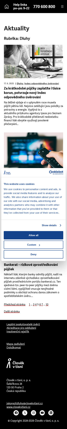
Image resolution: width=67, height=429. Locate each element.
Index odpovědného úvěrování (41, 83)
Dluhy (20, 83)
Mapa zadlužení (16, 344)
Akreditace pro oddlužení (21, 328)
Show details (49, 225)
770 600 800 (44, 6)
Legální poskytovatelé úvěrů (23, 324)
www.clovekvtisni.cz (18, 407)
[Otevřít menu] (62, 6)
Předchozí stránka (14, 304)
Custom (31, 244)
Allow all (33, 235)
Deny (33, 254)
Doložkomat (14, 347)
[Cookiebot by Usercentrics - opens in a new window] (49, 172)
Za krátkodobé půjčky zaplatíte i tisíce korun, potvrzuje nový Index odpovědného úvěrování (32, 92)
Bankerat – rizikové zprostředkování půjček (31, 267)
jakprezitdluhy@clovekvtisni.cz (25, 403)
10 (47, 304)
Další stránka (12, 311)
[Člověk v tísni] (33, 364)
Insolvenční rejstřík (18, 331)
